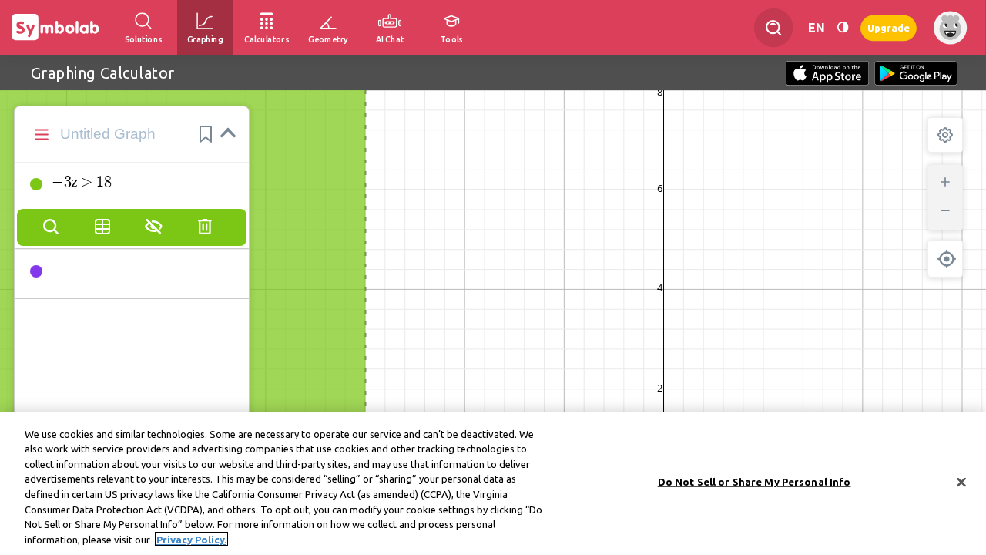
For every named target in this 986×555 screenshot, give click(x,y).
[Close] (961, 482)
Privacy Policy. (191, 538)
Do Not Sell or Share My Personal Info (754, 481)
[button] (205, 134)
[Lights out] (842, 27)
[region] (493, 483)
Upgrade (888, 27)
